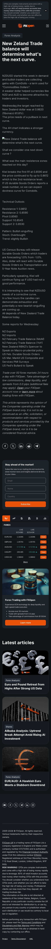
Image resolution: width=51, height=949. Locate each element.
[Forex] (6, 518)
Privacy (5, 939)
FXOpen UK (7, 842)
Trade (43, 537)
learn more (28, 391)
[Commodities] (29, 518)
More (25, 562)
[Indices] (45, 518)
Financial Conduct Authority (35, 852)
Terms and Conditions (31, 922)
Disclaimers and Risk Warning (15, 925)
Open (20, 387)
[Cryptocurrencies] (37, 518)
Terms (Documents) (18, 939)
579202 (37, 855)
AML (31, 939)
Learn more (25, 622)
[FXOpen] (26, 26)
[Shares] (14, 518)
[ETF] (22, 518)
